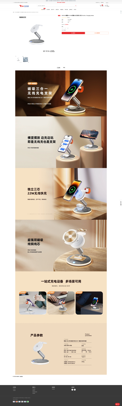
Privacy (16, 399)
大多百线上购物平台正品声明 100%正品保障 (20, 2)
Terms (14, 399)
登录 (107, 5)
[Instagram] (75, 390)
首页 (13, 12)
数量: (62, 26)
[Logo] (24, 6)
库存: (62, 22)
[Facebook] (72, 390)
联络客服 (21, 376)
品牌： (63, 19)
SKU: (62, 20)
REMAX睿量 (69, 19)
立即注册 (107, 6)
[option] (36, 34)
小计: (62, 30)
